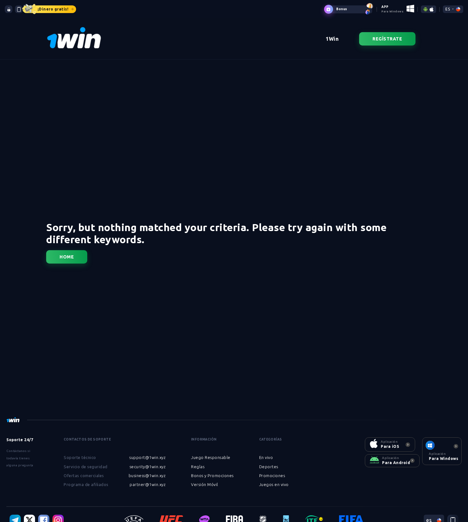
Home (67, 256)
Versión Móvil (204, 484)
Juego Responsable (210, 457)
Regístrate (387, 38)
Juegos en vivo (274, 484)
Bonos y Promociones (212, 475)
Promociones (272, 475)
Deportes (268, 466)
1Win (332, 39)
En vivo (266, 457)
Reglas (197, 466)
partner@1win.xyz (148, 484)
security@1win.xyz (148, 466)
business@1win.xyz (147, 475)
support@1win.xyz (147, 457)
